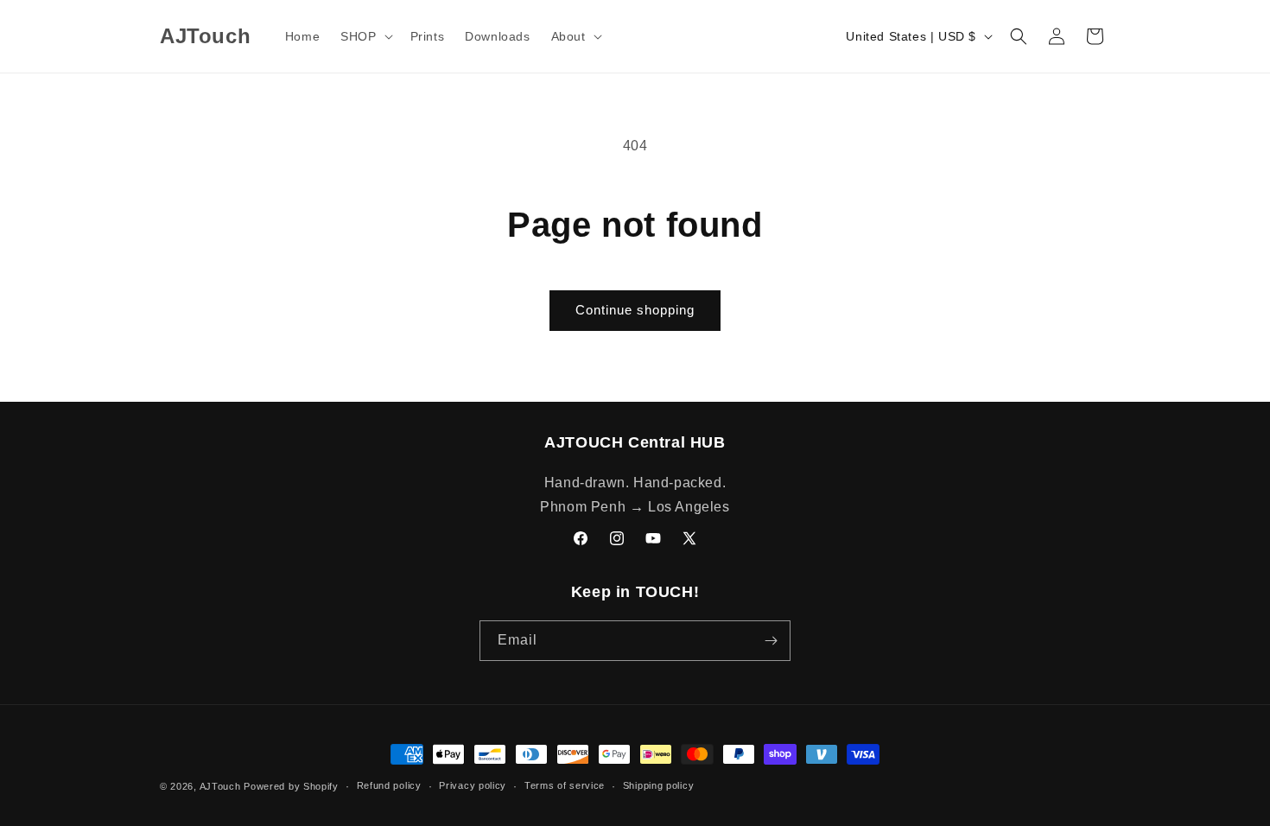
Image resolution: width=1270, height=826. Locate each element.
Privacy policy (472, 785)
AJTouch (220, 786)
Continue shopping (635, 309)
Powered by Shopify (291, 786)
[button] (364, 36)
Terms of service (564, 785)
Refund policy (389, 785)
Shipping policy (659, 785)
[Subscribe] (771, 640)
